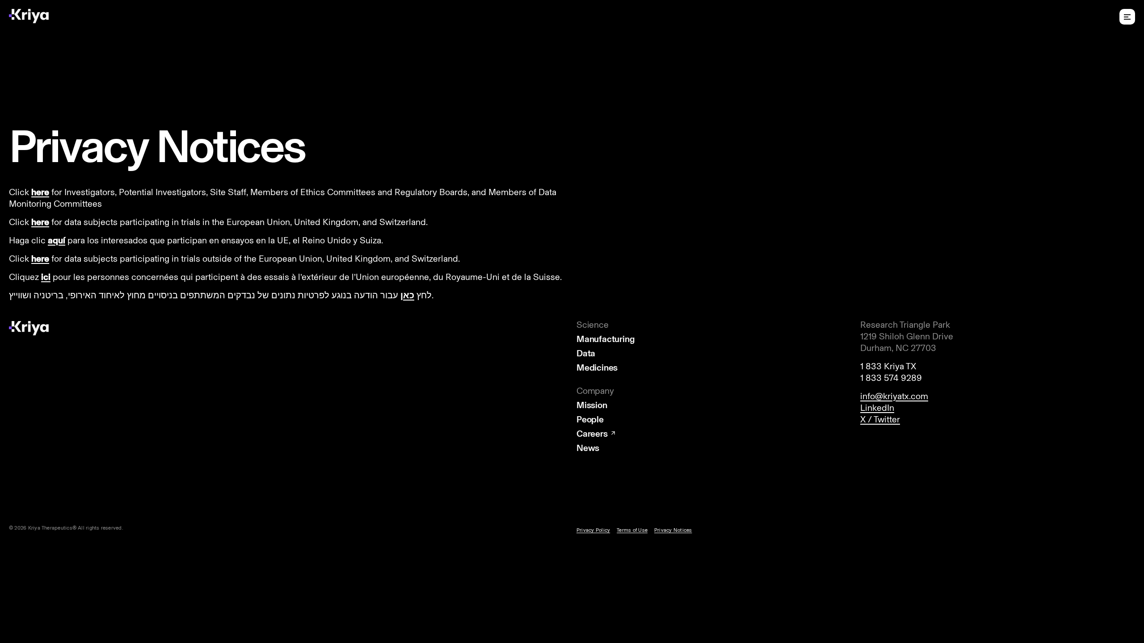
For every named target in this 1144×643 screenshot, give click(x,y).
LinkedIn (877, 407)
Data (585, 353)
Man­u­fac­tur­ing (605, 339)
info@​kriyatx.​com (894, 396)
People (590, 419)
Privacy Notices (673, 530)
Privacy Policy (593, 530)
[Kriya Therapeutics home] (29, 16)
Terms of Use (632, 530)
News (587, 448)
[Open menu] (1127, 17)
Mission (591, 405)
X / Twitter (880, 419)
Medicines (597, 367)
